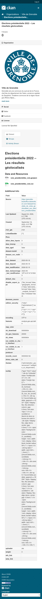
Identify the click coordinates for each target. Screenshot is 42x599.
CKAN (5, 588)
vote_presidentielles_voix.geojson (24, 178)
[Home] (3, 14)
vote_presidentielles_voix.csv (22, 184)
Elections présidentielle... (16, 17)
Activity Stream (13, 143)
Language (5, 591)
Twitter (5, 111)
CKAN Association (8, 580)
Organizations (12, 14)
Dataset (11, 134)
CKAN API (5, 577)
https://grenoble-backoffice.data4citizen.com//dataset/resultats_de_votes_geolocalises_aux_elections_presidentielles (29, 205)
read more (5, 101)
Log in (37, 2)
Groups (11, 139)
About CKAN (6, 574)
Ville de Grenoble (29, 14)
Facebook (7, 116)
